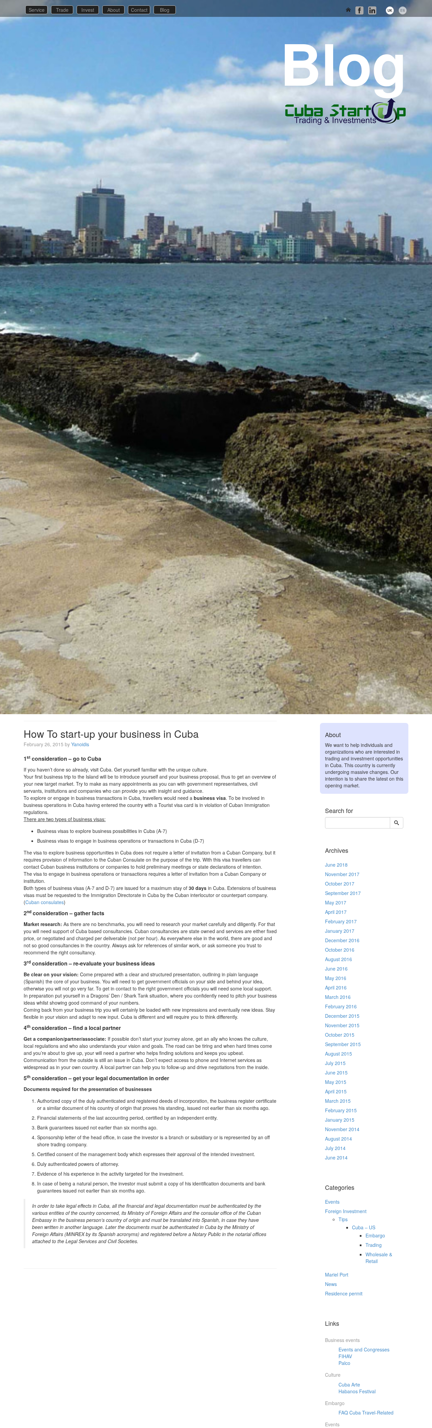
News (331, 1284)
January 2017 (339, 930)
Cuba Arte (349, 1384)
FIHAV (345, 1356)
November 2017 (342, 874)
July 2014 (335, 1148)
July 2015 (335, 1063)
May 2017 (335, 902)
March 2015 (338, 1100)
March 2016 (338, 996)
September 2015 (343, 1044)
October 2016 (339, 949)
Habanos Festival (357, 1391)
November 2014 (342, 1129)
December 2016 (342, 940)
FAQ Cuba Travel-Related (366, 1412)
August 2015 (338, 1053)
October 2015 (339, 1034)
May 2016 (335, 978)
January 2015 (339, 1119)
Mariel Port (336, 1274)
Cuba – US (363, 1227)
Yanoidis (80, 744)
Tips (343, 1219)
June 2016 (336, 968)
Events (332, 1201)
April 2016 (336, 987)
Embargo (375, 1235)
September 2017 (343, 893)
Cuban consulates (44, 902)
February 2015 (341, 1110)
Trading (374, 1244)
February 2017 (341, 921)
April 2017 (336, 911)
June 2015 (336, 1072)
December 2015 (342, 1015)
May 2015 (335, 1082)
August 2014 (338, 1138)
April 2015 (336, 1091)
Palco (344, 1363)
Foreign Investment (346, 1211)
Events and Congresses (364, 1349)
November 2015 (342, 1025)
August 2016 (338, 959)
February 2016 (341, 1006)
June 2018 (336, 864)
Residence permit (343, 1293)
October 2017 (339, 883)
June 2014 (336, 1157)
